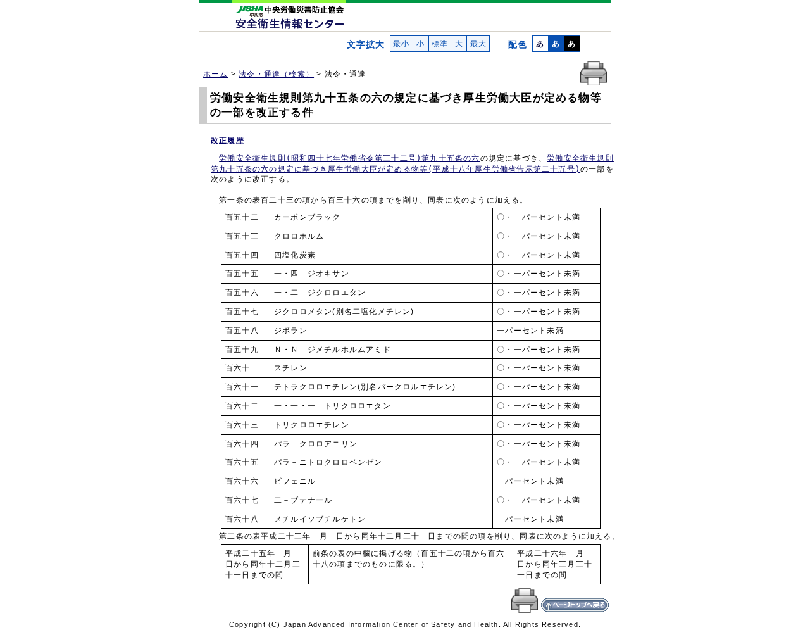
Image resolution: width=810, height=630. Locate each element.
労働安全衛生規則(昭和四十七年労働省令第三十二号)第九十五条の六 (349, 158)
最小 (401, 43)
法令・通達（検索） (276, 74)
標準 (440, 43)
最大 (478, 43)
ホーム (215, 74)
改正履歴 (227, 140)
